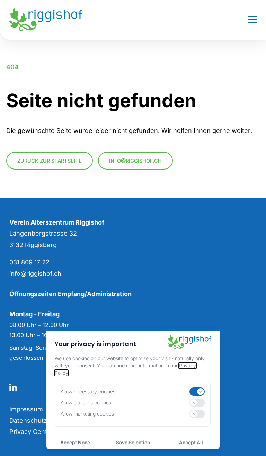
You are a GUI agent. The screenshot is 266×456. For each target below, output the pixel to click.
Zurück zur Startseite (49, 161)
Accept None (75, 442)
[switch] (197, 391)
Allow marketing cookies (87, 414)
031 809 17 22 (29, 262)
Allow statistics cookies (86, 402)
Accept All (191, 442)
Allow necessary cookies (88, 391)
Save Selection (133, 442)
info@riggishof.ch (135, 161)
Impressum (26, 409)
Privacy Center (31, 431)
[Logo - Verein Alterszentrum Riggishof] (69, 19)
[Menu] (252, 19)
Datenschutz (28, 420)
